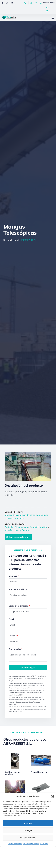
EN (47, 7)
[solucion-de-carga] (28, 466)
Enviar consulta (28, 667)
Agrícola (9, 527)
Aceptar (28, 823)
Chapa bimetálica (39, 772)
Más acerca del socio (19, 537)
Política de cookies (15, 844)
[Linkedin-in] (12, 3)
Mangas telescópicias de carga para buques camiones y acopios (26, 516)
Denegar (28, 830)
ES (47, 10)
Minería (8, 530)
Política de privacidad (31, 844)
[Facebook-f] (3, 3)
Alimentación (21, 527)
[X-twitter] (7, 3)
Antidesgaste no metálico (12, 773)
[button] (52, 796)
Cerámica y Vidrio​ (39, 527)
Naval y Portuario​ (22, 530)
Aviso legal (44, 844)
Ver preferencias (28, 837)
